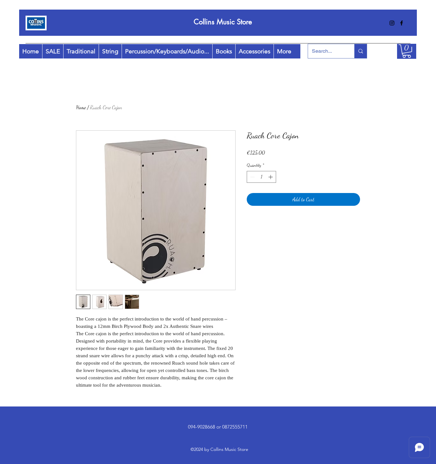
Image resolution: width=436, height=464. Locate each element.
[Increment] (271, 176)
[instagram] (392, 23)
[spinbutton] (261, 176)
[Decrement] (252, 176)
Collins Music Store (223, 21)
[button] (407, 51)
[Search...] (360, 51)
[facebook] (401, 23)
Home (81, 107)
